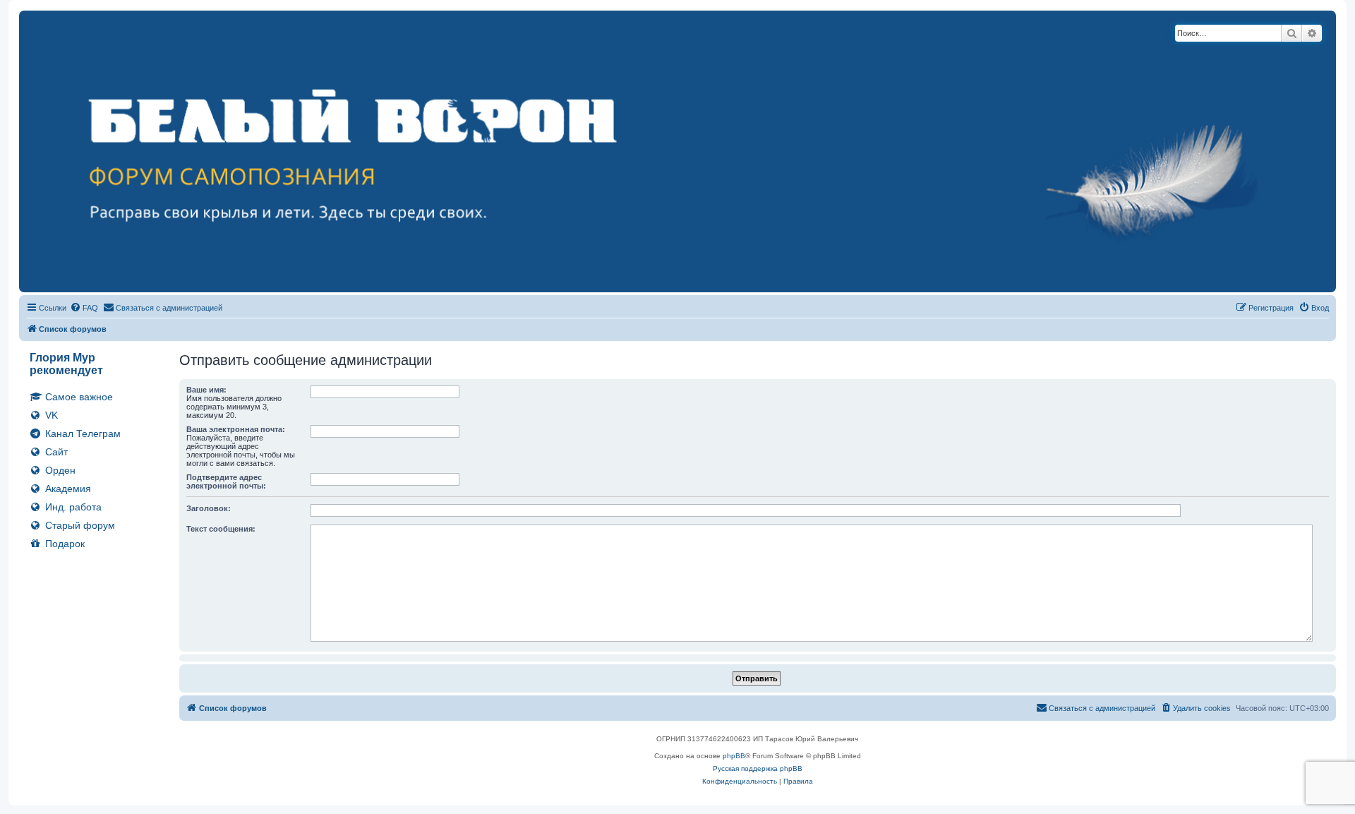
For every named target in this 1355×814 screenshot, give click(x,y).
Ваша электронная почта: (235, 429)
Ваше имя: (206, 389)
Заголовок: (208, 508)
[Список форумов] (677, 151)
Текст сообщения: (220, 529)
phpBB (734, 756)
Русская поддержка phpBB (757, 768)
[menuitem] (84, 307)
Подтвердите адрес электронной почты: (226, 481)
